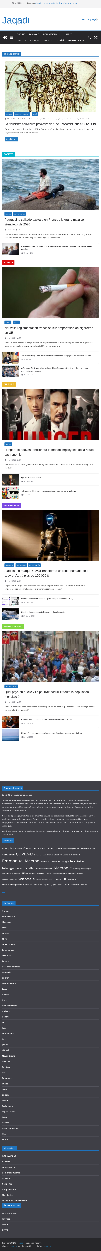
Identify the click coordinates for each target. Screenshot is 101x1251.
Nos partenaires (9, 1189)
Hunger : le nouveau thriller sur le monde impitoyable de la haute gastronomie (49, 452)
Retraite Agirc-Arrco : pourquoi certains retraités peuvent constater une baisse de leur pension (56, 247)
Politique (34, 40)
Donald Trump (46, 855)
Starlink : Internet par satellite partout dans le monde (43, 612)
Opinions (6, 1061)
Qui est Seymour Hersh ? (31, 477)
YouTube (6, 1219)
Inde (4, 1028)
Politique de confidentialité (14, 1200)
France (8, 322)
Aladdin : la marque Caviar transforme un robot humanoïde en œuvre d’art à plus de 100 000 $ (47, 573)
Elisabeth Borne (61, 855)
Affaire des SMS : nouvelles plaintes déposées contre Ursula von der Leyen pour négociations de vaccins (54, 369)
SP (19, 230)
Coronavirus (35, 119)
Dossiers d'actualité (22, 114)
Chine (4, 939)
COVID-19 (9, 114)
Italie (4, 1039)
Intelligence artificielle (18, 868)
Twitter (58, 879)
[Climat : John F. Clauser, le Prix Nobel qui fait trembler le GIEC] (10, 722)
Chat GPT (50, 848)
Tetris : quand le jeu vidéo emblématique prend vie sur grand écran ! (49, 491)
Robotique (9, 565)
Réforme (80, 874)
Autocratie (17, 849)
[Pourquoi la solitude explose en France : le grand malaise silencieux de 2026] (50, 184)
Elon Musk (74, 854)
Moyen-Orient (8, 1056)
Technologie (74, 40)
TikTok (51, 880)
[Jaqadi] (5, 37)
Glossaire (6, 1178)
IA (71, 861)
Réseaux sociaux (9, 880)
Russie (48, 873)
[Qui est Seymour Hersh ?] (10, 480)
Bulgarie (5, 933)
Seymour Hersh (42, 880)
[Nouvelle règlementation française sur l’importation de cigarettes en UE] (50, 292)
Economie (34, 34)
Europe (5, 989)
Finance (5, 994)
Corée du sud (8, 950)
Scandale (26, 879)
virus (66, 884)
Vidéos (5, 1139)
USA (53, 884)
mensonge (54, 119)
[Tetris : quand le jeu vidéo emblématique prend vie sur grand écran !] (10, 493)
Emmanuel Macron (20, 860)
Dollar (36, 855)
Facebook (46, 861)
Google (65, 861)
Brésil (4, 927)
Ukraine (72, 879)
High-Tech (6, 1011)
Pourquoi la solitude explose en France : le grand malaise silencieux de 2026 (44, 222)
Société (60, 40)
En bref (5, 978)
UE (65, 879)
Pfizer (24, 873)
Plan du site (7, 1195)
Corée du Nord (8, 944)
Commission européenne (68, 849)
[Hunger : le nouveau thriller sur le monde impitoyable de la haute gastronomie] (50, 414)
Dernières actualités (11, 1172)
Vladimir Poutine (79, 884)
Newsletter (7, 1184)
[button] (59, 34)
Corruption (8, 854)
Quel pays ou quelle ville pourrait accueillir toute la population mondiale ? (46, 694)
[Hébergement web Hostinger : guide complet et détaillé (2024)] (10, 600)
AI (3, 849)
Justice (68, 34)
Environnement (11, 686)
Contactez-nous (9, 1167)
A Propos (6, 1161)
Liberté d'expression (43, 868)
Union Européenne (13, 884)
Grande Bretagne (9, 1005)
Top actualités (19, 214)
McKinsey (76, 869)
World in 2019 (84, 119)
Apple (8, 848)
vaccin (60, 885)
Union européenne (10, 1128)
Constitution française (88, 849)
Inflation (79, 861)
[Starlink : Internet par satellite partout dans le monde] (10, 614)
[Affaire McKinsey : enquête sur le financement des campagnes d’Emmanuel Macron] (10, 358)
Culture (21, 34)
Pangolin (62, 119)
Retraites (40, 874)
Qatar (4, 1072)
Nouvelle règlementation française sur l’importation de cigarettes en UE (48, 330)
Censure (29, 848)
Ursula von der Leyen (37, 884)
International (50, 34)
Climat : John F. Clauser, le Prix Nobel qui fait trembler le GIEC (47, 720)
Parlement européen (11, 873)
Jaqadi (15, 20)
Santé (46, 40)
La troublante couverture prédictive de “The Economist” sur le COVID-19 (50, 124)
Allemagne (6, 922)
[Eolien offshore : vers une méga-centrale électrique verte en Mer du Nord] (10, 735)
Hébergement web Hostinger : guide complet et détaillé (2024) (47, 599)
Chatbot (41, 848)
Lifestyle (21, 40)
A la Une (5, 911)
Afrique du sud (8, 916)
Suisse (5, 1100)
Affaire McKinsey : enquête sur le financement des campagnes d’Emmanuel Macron (56, 356)
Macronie (63, 867)
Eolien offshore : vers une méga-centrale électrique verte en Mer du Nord (51, 733)
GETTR (5, 1230)
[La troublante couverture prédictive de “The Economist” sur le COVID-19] (50, 86)
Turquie (5, 1117)
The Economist (72, 119)
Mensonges (86, 868)
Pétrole (32, 873)
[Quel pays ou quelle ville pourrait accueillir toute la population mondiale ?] (50, 656)
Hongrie (5, 1017)
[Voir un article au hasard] (96, 37)
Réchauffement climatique (63, 873)
